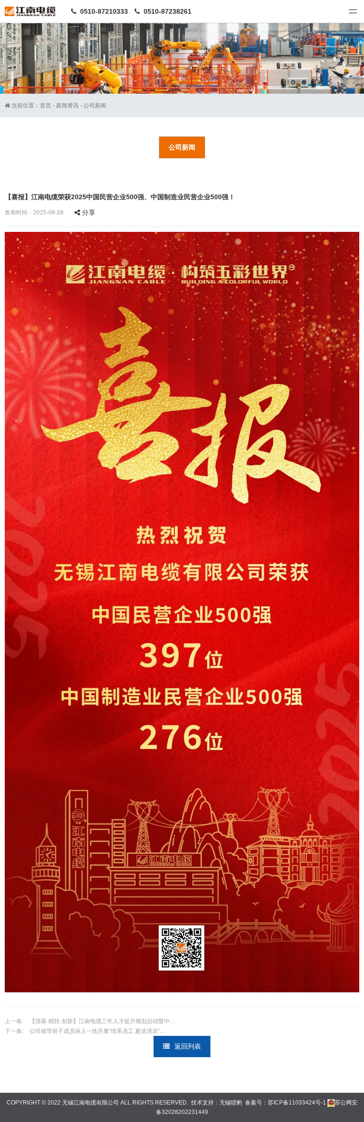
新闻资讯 (67, 105)
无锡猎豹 (230, 1102)
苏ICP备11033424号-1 (297, 1102)
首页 (45, 105)
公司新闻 (94, 105)
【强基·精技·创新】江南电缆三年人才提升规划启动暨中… (101, 1021)
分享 (87, 212)
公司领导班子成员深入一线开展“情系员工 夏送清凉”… (96, 1031)
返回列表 (187, 1046)
